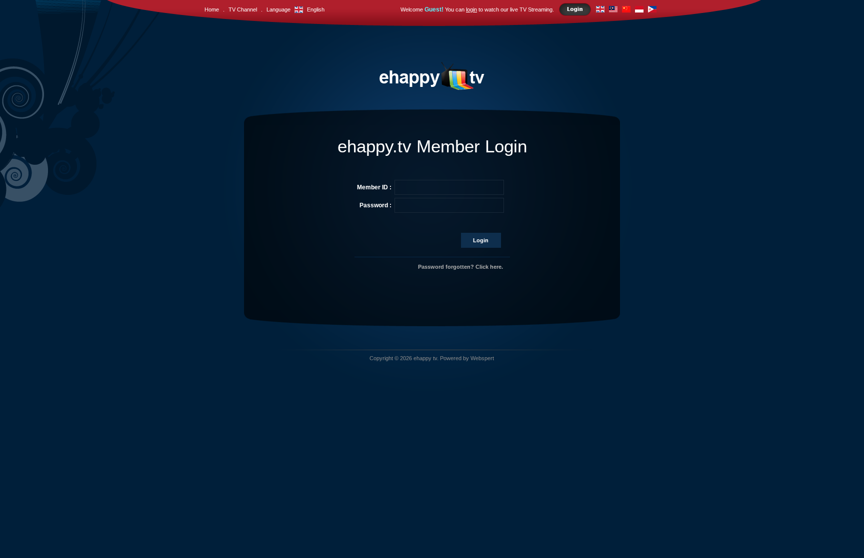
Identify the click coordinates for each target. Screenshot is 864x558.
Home (211, 9)
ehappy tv (425, 358)
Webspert (482, 358)
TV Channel (242, 9)
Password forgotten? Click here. (460, 267)
